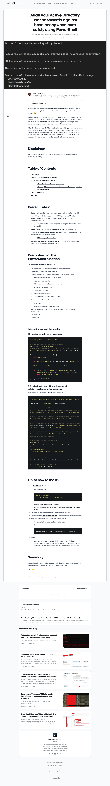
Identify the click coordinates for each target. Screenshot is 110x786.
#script (54, 577)
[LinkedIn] (44, 93)
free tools (57, 128)
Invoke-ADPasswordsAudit (43, 265)
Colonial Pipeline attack (39, 122)
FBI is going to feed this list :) (47, 238)
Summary (8, 139)
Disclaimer (9, 111)
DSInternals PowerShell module (48, 241)
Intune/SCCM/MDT (39, 3)
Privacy (55, 766)
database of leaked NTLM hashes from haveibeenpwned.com (60, 232)
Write (100, 3)
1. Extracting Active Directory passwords (12, 126)
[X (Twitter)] (42, 93)
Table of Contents (10, 114)
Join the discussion (82, 589)
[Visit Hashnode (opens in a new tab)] (55, 778)
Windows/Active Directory (61, 3)
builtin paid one (68, 128)
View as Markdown (67, 38)
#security (40, 577)
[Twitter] (50, 754)
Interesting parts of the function (12, 122)
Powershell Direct (58, 229)
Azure (49, 3)
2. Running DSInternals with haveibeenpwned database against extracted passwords (13, 132)
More (72, 3)
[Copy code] (80, 338)
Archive (50, 766)
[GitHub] (52, 754)
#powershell (32, 577)
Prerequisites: (9, 116)
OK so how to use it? (11, 137)
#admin (48, 577)
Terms (60, 766)
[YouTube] (57, 754)
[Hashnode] (60, 754)
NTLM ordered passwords (48, 504)
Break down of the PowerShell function (11, 119)
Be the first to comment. (60, 594)
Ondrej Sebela (36, 94)
